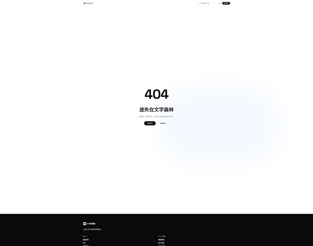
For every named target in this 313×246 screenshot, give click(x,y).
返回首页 (149, 123)
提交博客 (226, 3)
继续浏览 (162, 123)
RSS (84, 243)
